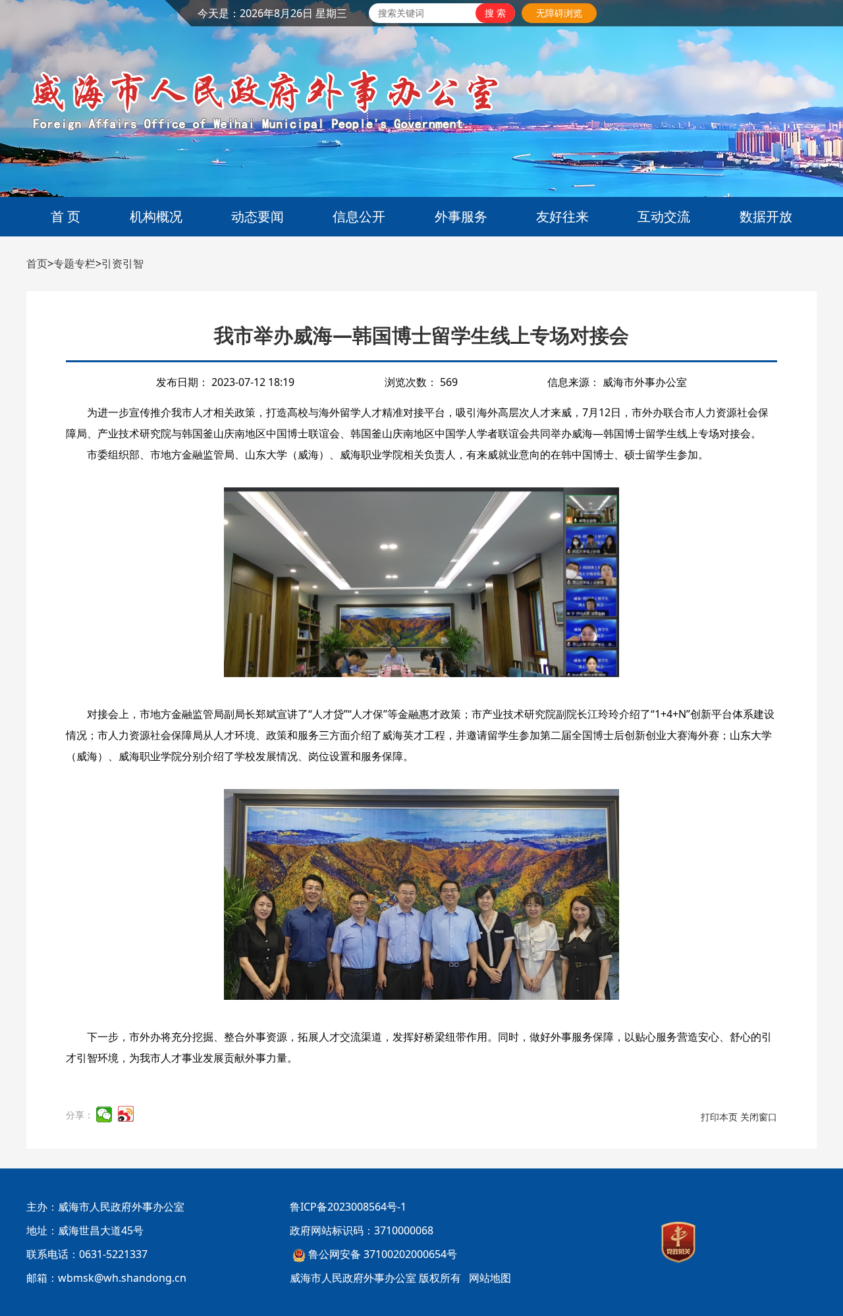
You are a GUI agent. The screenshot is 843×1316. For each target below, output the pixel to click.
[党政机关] (678, 1242)
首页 (36, 263)
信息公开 (359, 216)
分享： (80, 1115)
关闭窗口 (758, 1116)
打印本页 (719, 1116)
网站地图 (490, 1278)
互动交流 (664, 216)
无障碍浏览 (559, 13)
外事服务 (461, 216)
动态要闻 (257, 216)
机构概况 (156, 216)
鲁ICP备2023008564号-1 (348, 1206)
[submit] (495, 13)
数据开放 (766, 216)
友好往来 (562, 216)
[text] (422, 13)
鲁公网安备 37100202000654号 (382, 1254)
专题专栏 (74, 263)
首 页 (65, 216)
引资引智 (122, 263)
